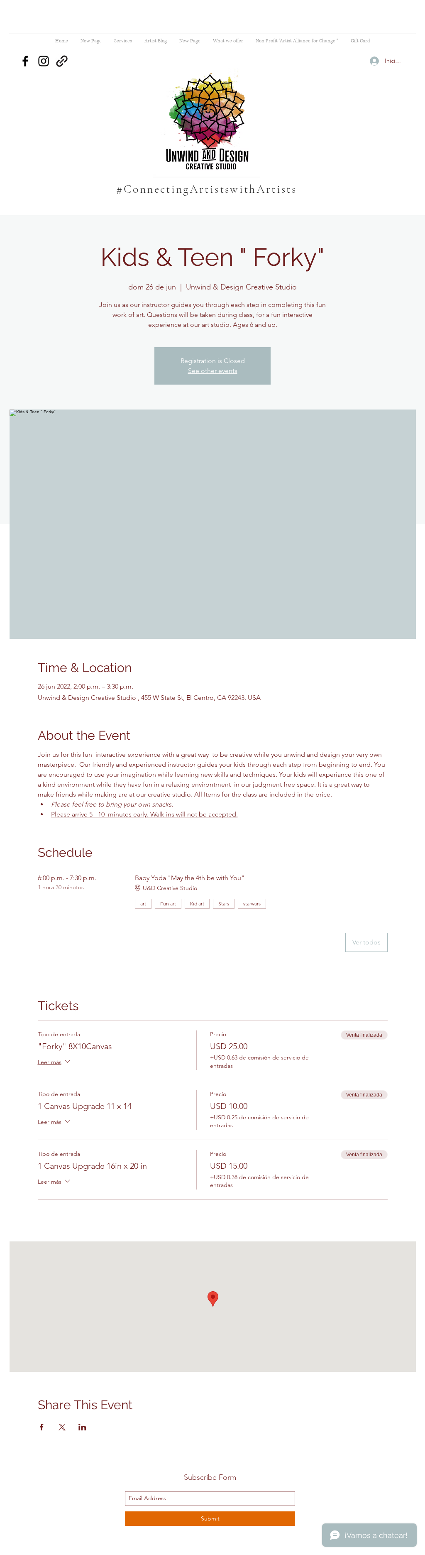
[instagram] (44, 61)
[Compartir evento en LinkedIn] (82, 1427)
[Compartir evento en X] (62, 1427)
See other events (212, 371)
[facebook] (25, 61)
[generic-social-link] (62, 61)
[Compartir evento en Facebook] (42, 1427)
